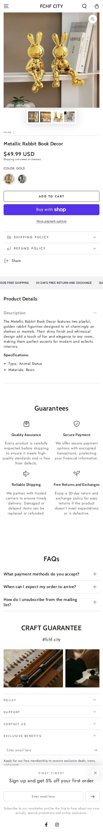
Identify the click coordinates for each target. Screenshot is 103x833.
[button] (84, 6)
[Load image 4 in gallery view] (69, 117)
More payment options (52, 221)
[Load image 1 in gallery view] (33, 117)
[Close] (95, 773)
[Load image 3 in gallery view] (57, 117)
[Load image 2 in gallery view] (45, 117)
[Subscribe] (96, 750)
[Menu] (6, 6)
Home (8, 132)
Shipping (9, 159)
